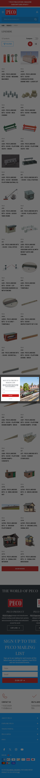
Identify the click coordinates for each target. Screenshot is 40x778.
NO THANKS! (10, 398)
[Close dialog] (38, 378)
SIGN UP (10, 395)
